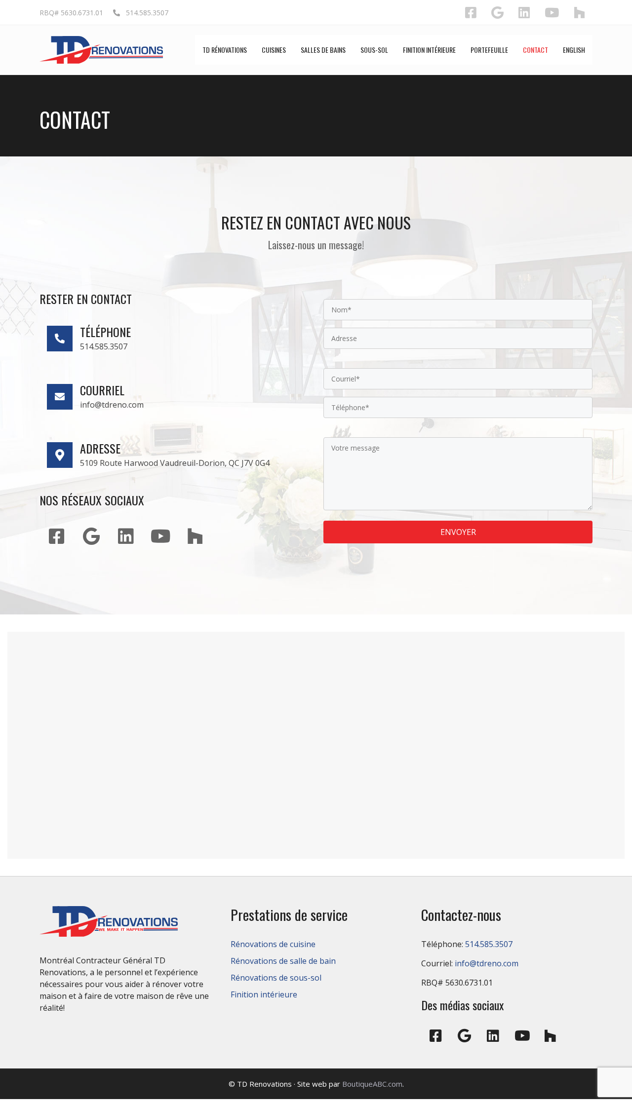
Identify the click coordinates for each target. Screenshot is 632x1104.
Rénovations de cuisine (273, 944)
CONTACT (535, 49)
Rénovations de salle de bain (283, 960)
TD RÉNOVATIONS (224, 49)
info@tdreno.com (486, 963)
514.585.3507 (144, 12)
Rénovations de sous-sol (276, 977)
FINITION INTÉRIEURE (429, 49)
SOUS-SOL (374, 49)
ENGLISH (574, 49)
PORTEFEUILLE (489, 49)
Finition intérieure (264, 994)
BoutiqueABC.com (372, 1084)
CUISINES (274, 49)
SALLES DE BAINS (323, 49)
